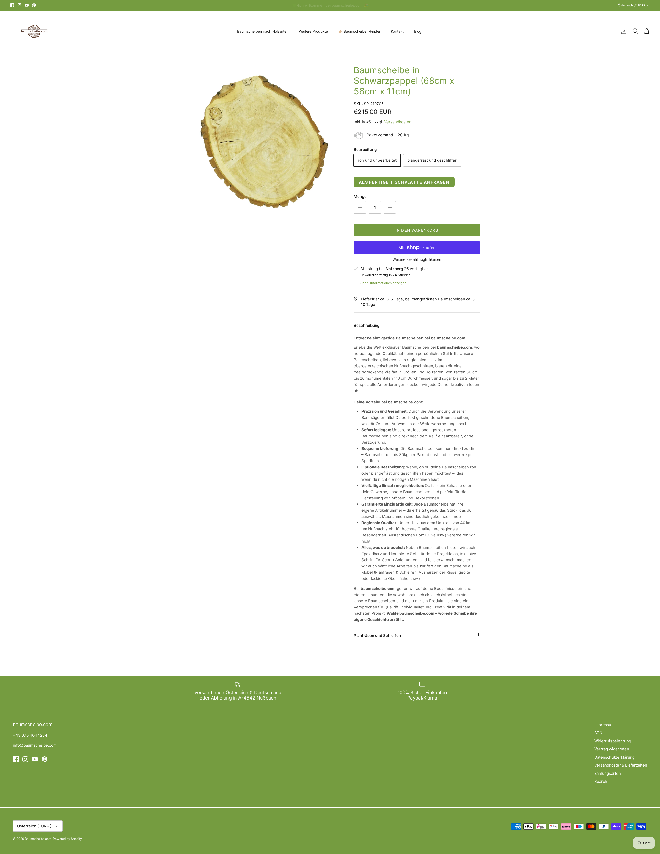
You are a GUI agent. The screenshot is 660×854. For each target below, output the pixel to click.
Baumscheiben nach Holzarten (262, 31)
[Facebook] (12, 5)
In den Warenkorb (416, 230)
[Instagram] (19, 5)
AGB (598, 732)
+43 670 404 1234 (30, 735)
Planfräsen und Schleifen (377, 635)
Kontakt (397, 31)
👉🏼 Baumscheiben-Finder (359, 31)
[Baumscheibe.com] (33, 31)
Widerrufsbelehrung (612, 740)
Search (600, 781)
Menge (360, 196)
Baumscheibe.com (38, 839)
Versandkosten (397, 121)
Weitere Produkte (313, 31)
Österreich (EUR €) (631, 5)
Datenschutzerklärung (614, 757)
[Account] (623, 31)
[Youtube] (27, 5)
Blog (418, 31)
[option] (261, 146)
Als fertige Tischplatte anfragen (404, 182)
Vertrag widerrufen (611, 748)
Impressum (604, 724)
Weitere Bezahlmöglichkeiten (417, 259)
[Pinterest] (34, 5)
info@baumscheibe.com (35, 745)
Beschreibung (367, 325)
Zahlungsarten (607, 773)
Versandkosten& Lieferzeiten (620, 765)
